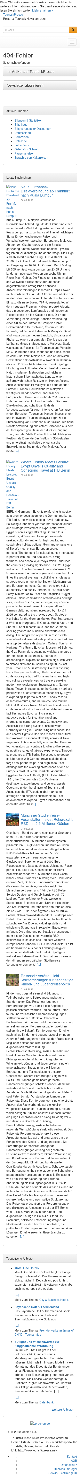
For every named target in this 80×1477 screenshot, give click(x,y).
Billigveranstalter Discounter (33, 128)
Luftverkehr (22, 145)
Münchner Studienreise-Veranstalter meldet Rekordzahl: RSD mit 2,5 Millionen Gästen (47, 819)
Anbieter (63, 1409)
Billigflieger (22, 124)
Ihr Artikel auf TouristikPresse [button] (31, 71)
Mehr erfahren (41, 10)
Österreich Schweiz (27, 149)
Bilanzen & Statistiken (28, 120)
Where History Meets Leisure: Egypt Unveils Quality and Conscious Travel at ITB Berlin (45, 466)
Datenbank (46, 1402)
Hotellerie (21, 141)
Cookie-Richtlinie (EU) (62, 1473)
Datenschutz (69, 1465)
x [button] (52, 10)
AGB (74, 1460)
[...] (17, 451)
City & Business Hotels (54, 1300)
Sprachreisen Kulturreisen (31, 157)
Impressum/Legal (65, 1469)
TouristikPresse (13, 14)
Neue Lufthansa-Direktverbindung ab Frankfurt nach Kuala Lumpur (45, 191)
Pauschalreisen (24, 153)
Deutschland (23, 133)
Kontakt (72, 1456)
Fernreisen (22, 137)
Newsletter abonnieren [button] (25, 85)
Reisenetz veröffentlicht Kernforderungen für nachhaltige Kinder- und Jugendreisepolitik (47, 979)
